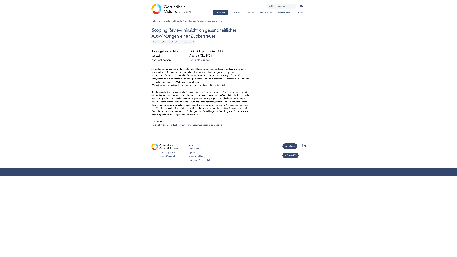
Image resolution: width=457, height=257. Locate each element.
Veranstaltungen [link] (284, 12)
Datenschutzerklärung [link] (197, 156)
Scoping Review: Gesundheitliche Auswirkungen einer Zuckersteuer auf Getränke (186, 124)
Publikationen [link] (236, 12)
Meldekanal (289, 146)
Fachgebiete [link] (220, 12)
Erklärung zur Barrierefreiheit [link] (199, 160)
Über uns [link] (299, 12)
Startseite (154, 21)
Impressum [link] (192, 152)
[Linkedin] (304, 146)
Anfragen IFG (290, 155)
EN (301, 6)
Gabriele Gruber (199, 60)
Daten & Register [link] (265, 12)
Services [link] (250, 12)
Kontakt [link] (191, 145)
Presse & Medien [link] (195, 148)
